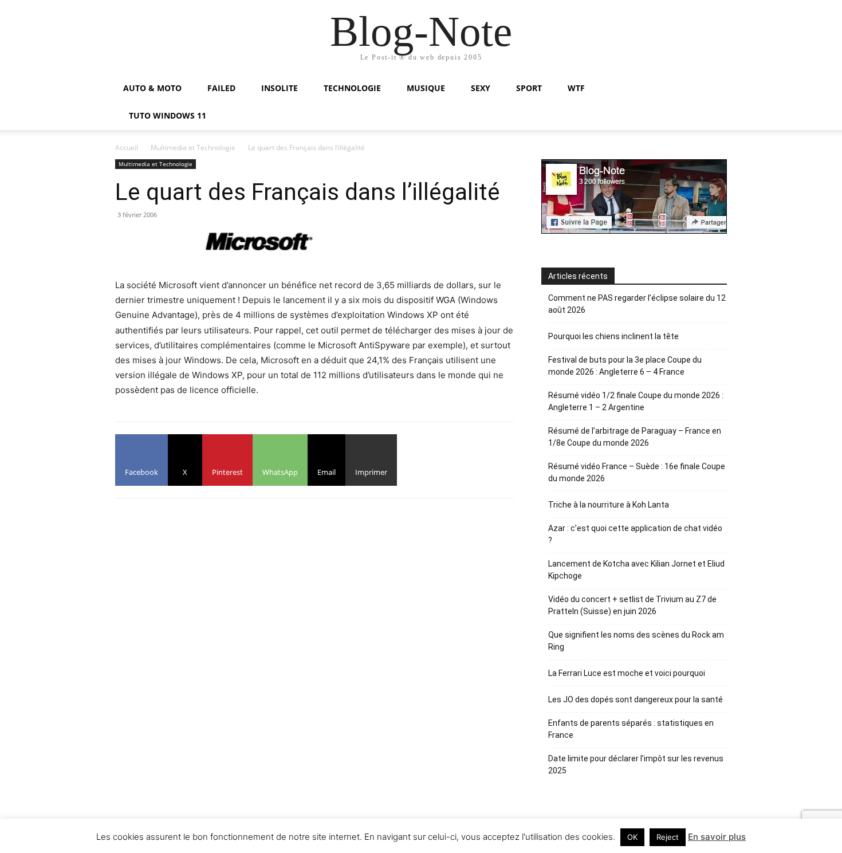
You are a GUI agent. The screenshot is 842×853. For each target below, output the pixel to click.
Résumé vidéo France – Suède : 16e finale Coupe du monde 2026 (636, 472)
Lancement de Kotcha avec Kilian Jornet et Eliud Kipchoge (636, 569)
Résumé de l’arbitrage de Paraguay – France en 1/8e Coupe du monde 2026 (634, 436)
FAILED (221, 87)
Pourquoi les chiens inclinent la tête (613, 336)
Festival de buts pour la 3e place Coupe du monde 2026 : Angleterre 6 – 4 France (625, 365)
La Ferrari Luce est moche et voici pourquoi (626, 673)
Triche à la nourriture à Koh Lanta (608, 504)
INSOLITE (279, 87)
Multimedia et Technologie (193, 147)
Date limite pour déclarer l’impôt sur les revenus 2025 (635, 764)
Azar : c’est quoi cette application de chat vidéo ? (635, 534)
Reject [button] (667, 837)
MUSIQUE (426, 87)
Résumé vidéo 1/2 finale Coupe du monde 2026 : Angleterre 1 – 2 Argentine (635, 401)
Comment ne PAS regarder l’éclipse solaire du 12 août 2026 (637, 304)
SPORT (529, 87)
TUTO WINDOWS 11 (167, 115)
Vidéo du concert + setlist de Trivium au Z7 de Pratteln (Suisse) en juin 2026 (632, 605)
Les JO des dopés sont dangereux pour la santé (635, 699)
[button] (713, 89)
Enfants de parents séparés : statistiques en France (631, 729)
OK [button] (632, 837)
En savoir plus (717, 836)
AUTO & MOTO (152, 87)
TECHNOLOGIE (352, 87)
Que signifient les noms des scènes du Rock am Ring (636, 640)
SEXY (480, 87)
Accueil (126, 147)
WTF (576, 87)
